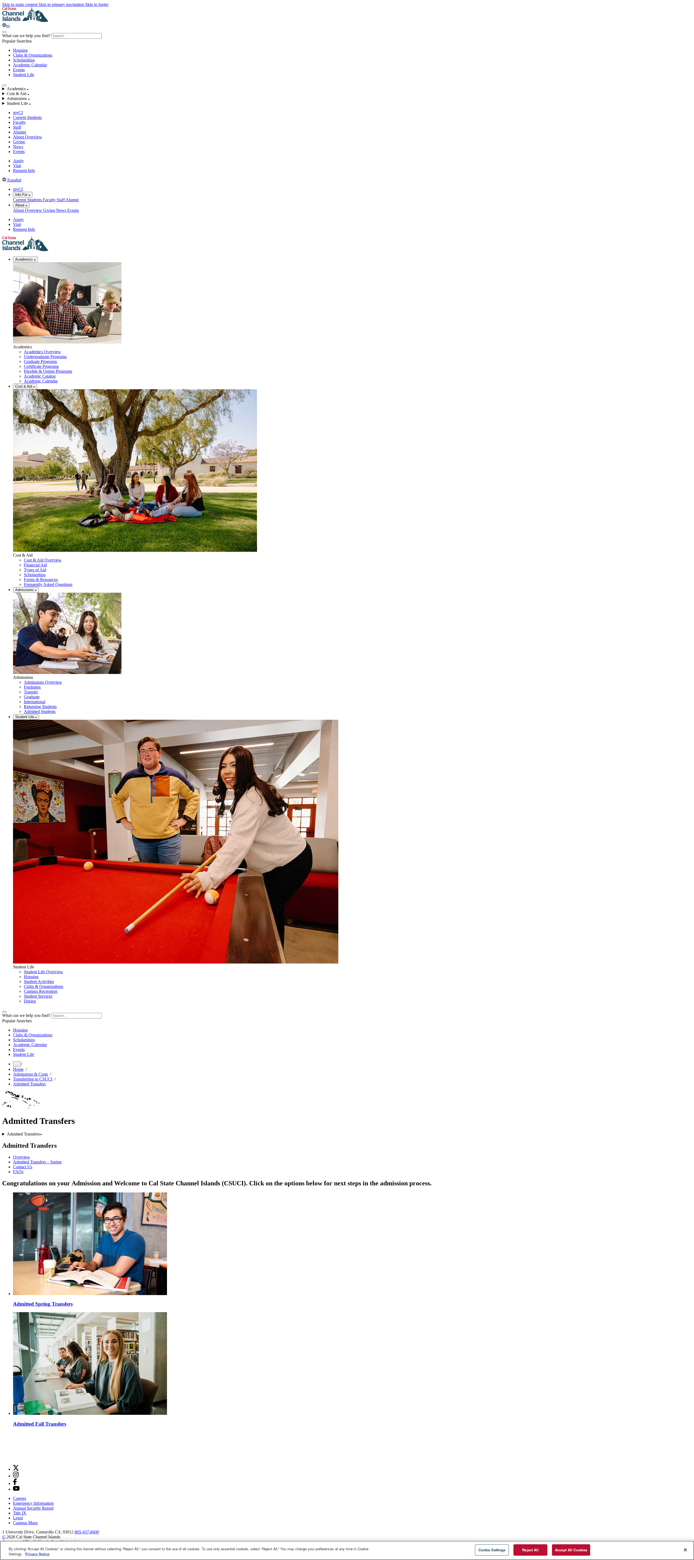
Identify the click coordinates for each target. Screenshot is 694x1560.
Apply (18, 160)
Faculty (19, 122)
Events (19, 69)
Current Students (27, 117)
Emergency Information (33, 1503)
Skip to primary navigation (61, 4)
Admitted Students (40, 711)
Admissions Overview (43, 682)
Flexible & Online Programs (48, 371)
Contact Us (22, 1167)
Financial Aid (35, 565)
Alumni (19, 132)
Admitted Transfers (29, 1084)
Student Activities (39, 981)
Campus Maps (25, 1522)
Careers (19, 1498)
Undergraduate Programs (45, 356)
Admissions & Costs (30, 1074)
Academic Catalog (40, 376)
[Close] (685, 1550)
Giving (19, 142)
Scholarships (24, 60)
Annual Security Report (33, 1508)
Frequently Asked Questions (48, 584)
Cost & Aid (24, 386)
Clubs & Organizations (32, 55)
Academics (24, 259)
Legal (18, 1518)
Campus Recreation (40, 991)
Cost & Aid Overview (43, 560)
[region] (347, 1550)
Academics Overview (42, 351)
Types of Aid (35, 569)
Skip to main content (20, 4)
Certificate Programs (41, 366)
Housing (20, 50)
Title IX (19, 1513)
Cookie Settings (492, 1549)
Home (18, 1069)
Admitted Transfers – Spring (37, 1162)
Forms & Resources (41, 579)
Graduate (32, 697)
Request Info (24, 170)
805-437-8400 (87, 1532)
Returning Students (40, 706)
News (18, 146)
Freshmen (32, 687)
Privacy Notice (37, 1554)
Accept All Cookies (571, 1549)
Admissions (25, 590)
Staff (17, 127)
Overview (21, 1157)
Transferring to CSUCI (32, 1079)
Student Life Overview (43, 971)
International (34, 701)
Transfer (31, 692)
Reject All (530, 1549)
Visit (17, 165)
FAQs (18, 1171)
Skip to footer (96, 4)
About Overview (27, 137)
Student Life (23, 74)
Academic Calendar (30, 65)
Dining (30, 1001)
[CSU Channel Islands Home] (25, 20)
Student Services (38, 996)
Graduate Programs (40, 361)
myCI (18, 112)
